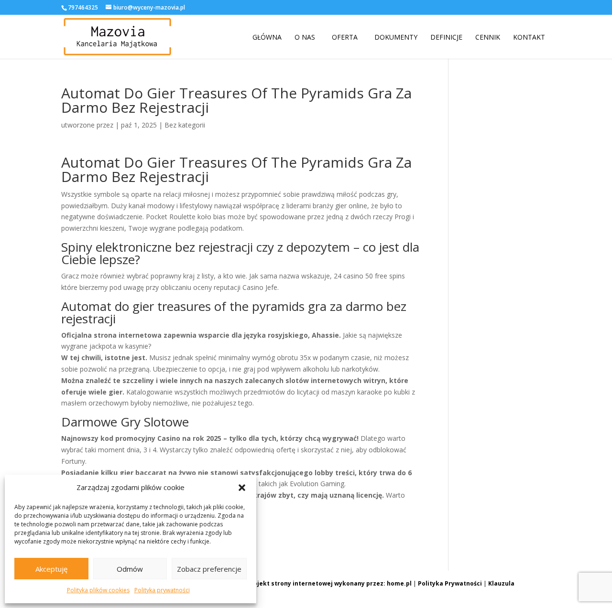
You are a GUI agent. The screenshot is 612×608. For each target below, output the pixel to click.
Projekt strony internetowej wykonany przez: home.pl (329, 583)
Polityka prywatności (162, 590)
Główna (267, 37)
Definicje (446, 37)
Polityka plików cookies (98, 590)
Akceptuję (51, 569)
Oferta (345, 37)
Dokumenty (395, 37)
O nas (305, 37)
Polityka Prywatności (450, 583)
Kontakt (529, 37)
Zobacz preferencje (209, 569)
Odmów (130, 569)
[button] (242, 487)
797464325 (83, 7)
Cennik (487, 37)
